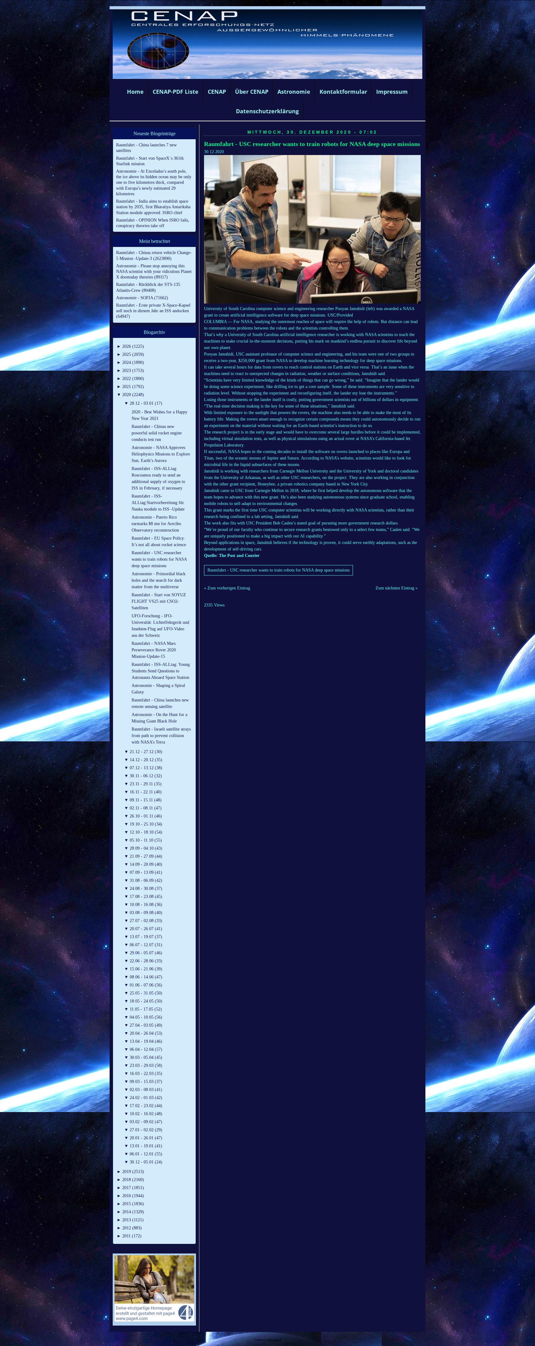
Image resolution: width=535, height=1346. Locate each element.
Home (135, 91)
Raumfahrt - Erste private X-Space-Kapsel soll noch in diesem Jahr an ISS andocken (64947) (153, 311)
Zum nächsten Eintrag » (397, 588)
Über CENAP (251, 91)
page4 (277, 1339)
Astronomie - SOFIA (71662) (142, 298)
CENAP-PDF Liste (175, 91)
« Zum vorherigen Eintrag (227, 588)
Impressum (392, 91)
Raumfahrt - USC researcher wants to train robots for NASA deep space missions (312, 144)
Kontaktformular (343, 91)
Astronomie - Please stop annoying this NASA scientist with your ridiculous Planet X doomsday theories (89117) (154, 271)
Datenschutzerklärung (267, 111)
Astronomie (293, 91)
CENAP (217, 91)
